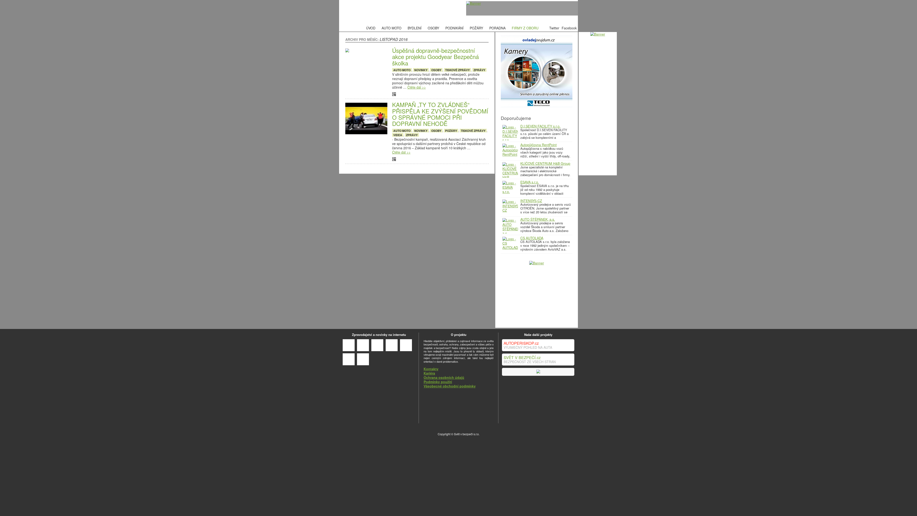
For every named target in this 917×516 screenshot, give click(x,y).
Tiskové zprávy (457, 70)
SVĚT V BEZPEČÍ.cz (522, 357)
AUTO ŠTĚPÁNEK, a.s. (537, 219)
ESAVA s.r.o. (529, 182)
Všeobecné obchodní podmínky (450, 386)
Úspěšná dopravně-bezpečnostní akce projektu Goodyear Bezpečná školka (435, 56)
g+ (394, 94)
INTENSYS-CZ (531, 200)
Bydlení (414, 28)
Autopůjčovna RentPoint (538, 144)
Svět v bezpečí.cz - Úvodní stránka (376, 12)
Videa (397, 135)
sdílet (407, 94)
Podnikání (454, 28)
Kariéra (429, 373)
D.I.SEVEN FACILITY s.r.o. (540, 126)
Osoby (433, 28)
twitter (421, 94)
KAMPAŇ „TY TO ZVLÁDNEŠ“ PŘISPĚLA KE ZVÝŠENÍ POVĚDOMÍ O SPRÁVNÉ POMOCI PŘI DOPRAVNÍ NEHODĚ (440, 114)
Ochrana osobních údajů (444, 377)
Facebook (569, 28)
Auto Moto (391, 28)
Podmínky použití (438, 381)
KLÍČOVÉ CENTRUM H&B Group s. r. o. (545, 165)
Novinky (420, 70)
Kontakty (431, 368)
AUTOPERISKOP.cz (521, 343)
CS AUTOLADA (531, 238)
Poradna (497, 28)
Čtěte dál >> (416, 87)
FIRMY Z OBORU (525, 28)
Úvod (370, 28)
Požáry (476, 28)
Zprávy (479, 70)
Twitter (554, 28)
